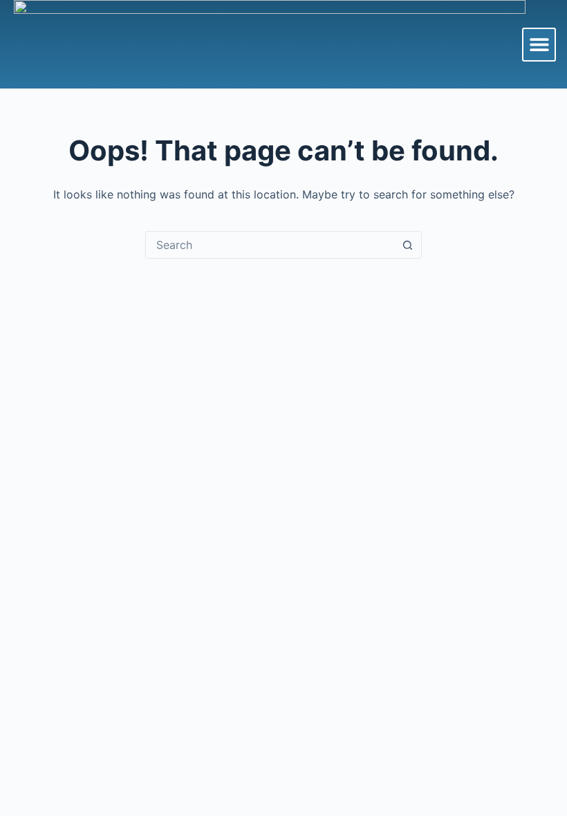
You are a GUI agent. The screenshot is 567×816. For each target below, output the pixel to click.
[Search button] (407, 245)
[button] (539, 45)
